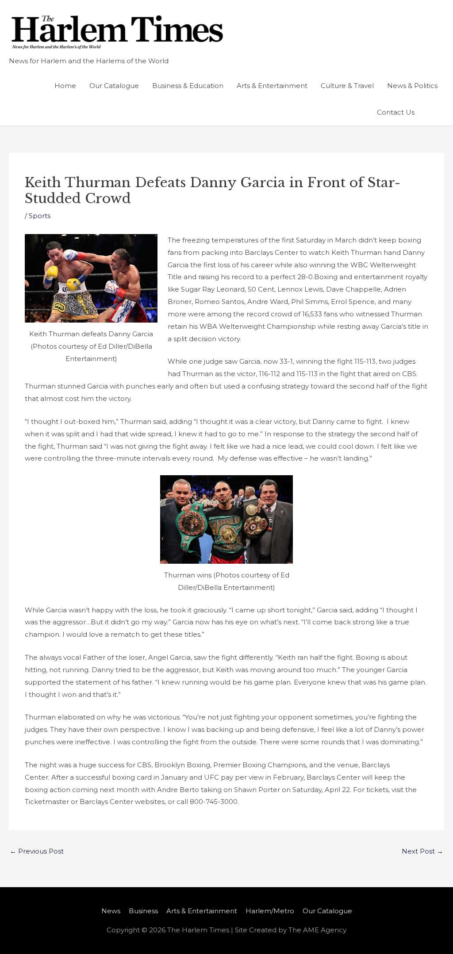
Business (143, 911)
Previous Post (37, 851)
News (110, 911)
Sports (39, 216)
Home (65, 85)
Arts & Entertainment (272, 85)
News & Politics (412, 85)
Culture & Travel (347, 85)
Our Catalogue (114, 85)
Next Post (422, 851)
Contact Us (396, 112)
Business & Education (187, 85)
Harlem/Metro (270, 911)
